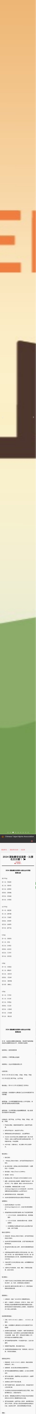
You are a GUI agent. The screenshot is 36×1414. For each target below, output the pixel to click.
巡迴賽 (23, 850)
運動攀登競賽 (14, 850)
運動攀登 (4, 850)
